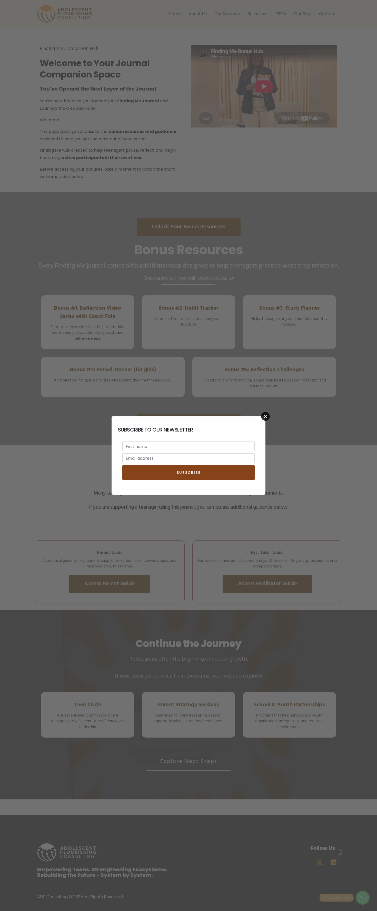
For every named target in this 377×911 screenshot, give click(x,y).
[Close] (265, 416)
